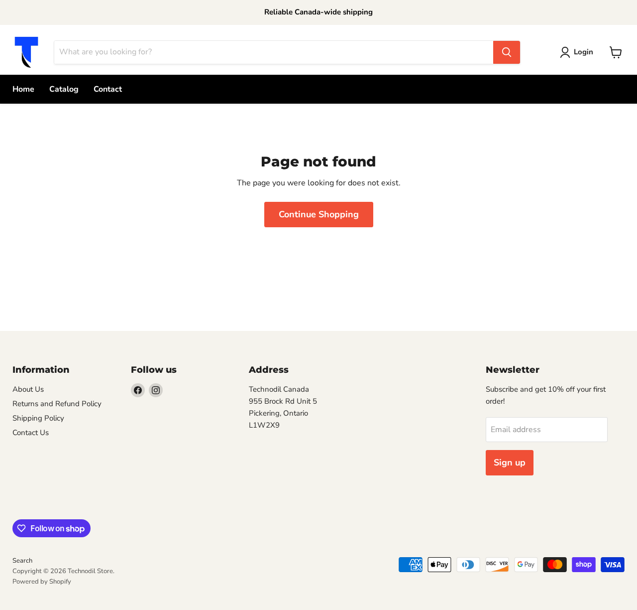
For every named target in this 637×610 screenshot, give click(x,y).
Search (22, 560)
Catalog (64, 89)
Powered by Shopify (41, 581)
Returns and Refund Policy (57, 404)
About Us (28, 389)
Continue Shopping (319, 214)
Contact (108, 89)
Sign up (510, 462)
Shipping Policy (38, 418)
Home (23, 89)
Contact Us (30, 433)
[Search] (506, 52)
